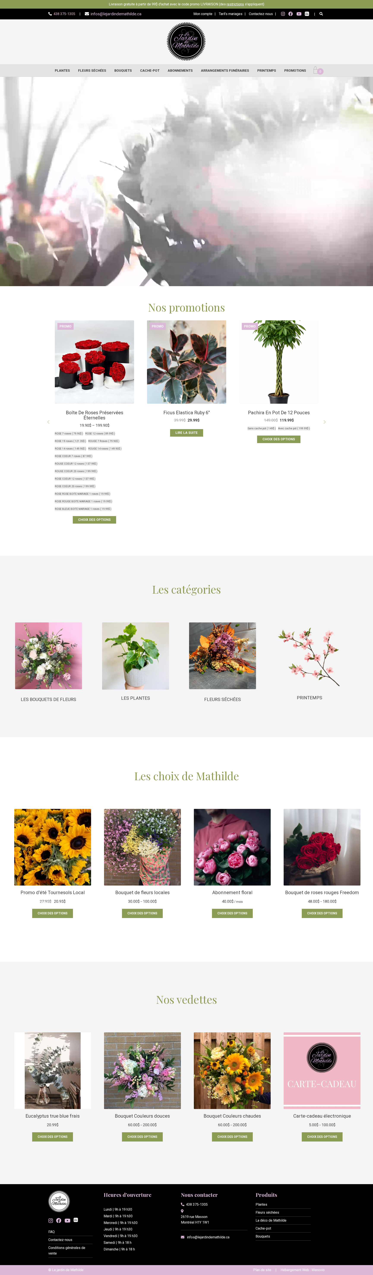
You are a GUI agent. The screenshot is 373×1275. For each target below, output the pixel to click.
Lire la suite (94, 433)
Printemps (266, 71)
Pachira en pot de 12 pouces (187, 412)
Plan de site (262, 1270)
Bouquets (123, 71)
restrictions (235, 4)
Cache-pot (150, 71)
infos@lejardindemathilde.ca (208, 1237)
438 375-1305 (197, 1204)
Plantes (62, 71)
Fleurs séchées (92, 71)
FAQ (51, 1232)
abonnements (180, 71)
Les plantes (135, 698)
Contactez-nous (261, 14)
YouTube (299, 14)
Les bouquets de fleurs (48, 699)
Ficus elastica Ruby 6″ (94, 412)
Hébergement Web (295, 1270)
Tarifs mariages (230, 14)
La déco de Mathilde (271, 1220)
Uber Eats (307, 14)
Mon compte (202, 14)
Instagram (283, 14)
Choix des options (186, 439)
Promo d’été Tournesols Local (279, 412)
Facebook (291, 14)
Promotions (295, 71)
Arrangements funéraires (225, 71)
